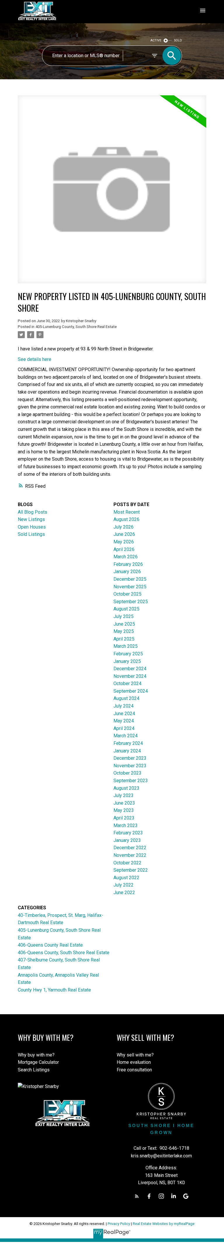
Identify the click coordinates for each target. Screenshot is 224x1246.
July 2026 (123, 527)
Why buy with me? (36, 1055)
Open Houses (32, 527)
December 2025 (129, 579)
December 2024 (129, 668)
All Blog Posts (32, 512)
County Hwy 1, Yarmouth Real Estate (54, 990)
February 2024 (128, 743)
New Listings (31, 519)
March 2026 (125, 556)
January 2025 (127, 661)
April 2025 (123, 639)
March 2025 (125, 646)
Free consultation (134, 1070)
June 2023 (124, 803)
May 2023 (123, 810)
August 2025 (126, 609)
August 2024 (126, 698)
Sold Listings (31, 534)
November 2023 (129, 765)
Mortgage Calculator (38, 1062)
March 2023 (125, 825)
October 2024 (127, 683)
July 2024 (123, 706)
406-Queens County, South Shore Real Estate (63, 952)
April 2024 (123, 728)
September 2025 (130, 601)
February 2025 (128, 654)
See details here (34, 359)
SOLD (178, 40)
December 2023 (129, 758)
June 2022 (124, 892)
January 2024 (127, 751)
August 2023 (126, 788)
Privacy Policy (119, 1224)
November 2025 (129, 586)
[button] (136, 1196)
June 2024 (124, 713)
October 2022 (127, 863)
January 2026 (127, 571)
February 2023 (128, 833)
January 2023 (127, 840)
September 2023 (130, 780)
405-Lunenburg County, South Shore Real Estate (76, 326)
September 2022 (130, 870)
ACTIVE (155, 40)
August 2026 (126, 519)
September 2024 (130, 691)
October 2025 (127, 594)
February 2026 (128, 564)
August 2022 (126, 877)
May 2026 (123, 542)
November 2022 (129, 855)
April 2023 (123, 818)
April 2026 (123, 549)
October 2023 (127, 773)
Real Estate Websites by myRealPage (164, 1224)
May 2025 (123, 631)
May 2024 (123, 721)
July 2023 (123, 795)
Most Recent (126, 512)
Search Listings (34, 1070)
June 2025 (124, 624)
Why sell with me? (135, 1055)
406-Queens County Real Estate (50, 945)
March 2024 (125, 735)
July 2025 (123, 616)
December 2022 (129, 847)
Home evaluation (134, 1062)
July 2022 (123, 885)
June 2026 (124, 534)
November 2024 (129, 676)
